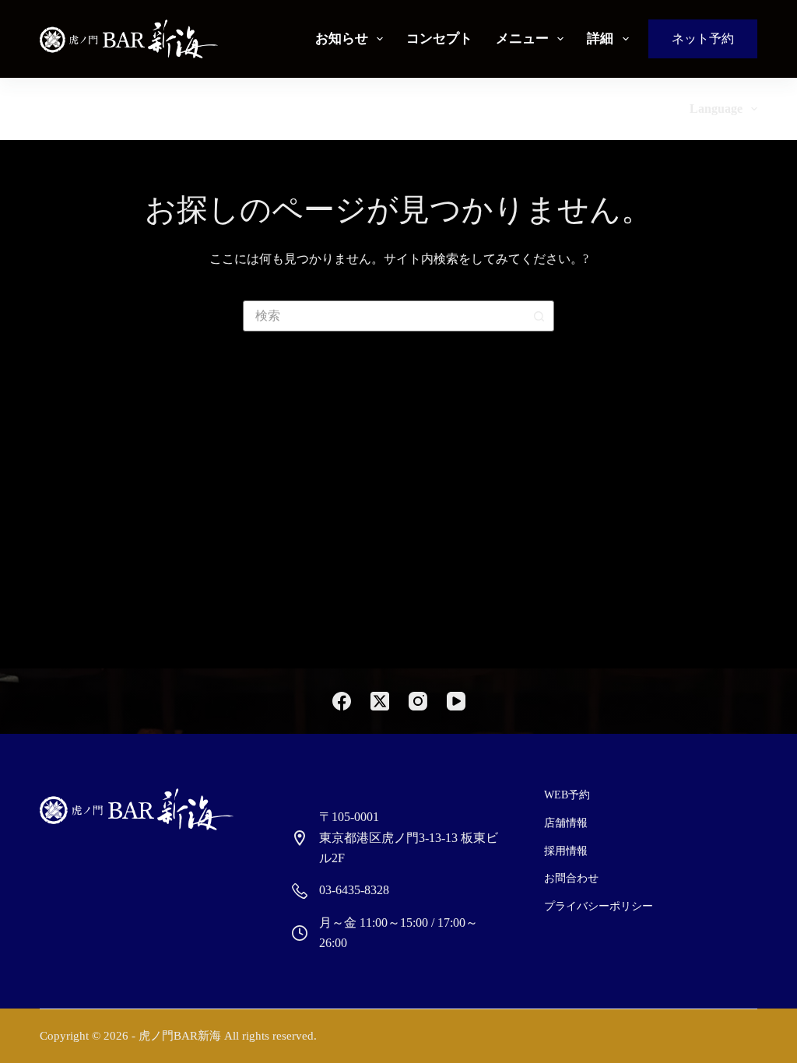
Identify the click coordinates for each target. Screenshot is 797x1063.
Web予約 (567, 795)
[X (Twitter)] (379, 701)
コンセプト (439, 38)
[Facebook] (341, 701)
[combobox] (384, 316)
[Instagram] (418, 701)
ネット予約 (703, 38)
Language (716, 108)
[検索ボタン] (538, 316)
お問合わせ (571, 878)
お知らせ (341, 38)
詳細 (600, 38)
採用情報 (566, 851)
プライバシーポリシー (598, 906)
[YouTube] (456, 701)
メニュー (522, 38)
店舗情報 (566, 823)
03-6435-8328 (354, 889)
